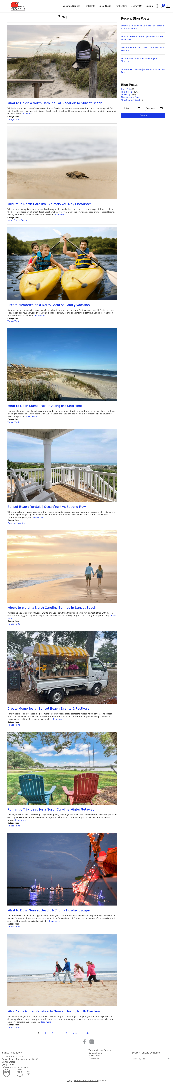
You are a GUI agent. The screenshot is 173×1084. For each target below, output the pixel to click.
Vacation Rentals (71, 6)
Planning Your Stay (16, 523)
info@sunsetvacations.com (15, 1067)
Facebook (84, 1041)
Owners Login (95, 1053)
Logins (149, 6)
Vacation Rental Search (100, 1050)
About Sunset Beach (17, 220)
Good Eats (126, 89)
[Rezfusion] (28, 1073)
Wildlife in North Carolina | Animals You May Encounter (49, 204)
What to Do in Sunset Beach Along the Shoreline (44, 406)
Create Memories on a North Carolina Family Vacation (48, 305)
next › (76, 1033)
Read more (28, 113)
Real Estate (121, 6)
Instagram (91, 1041)
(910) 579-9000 (9, 1064)
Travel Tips (126, 94)
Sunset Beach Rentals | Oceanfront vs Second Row (46, 506)
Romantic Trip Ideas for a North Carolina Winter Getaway (50, 809)
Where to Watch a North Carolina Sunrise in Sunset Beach (51, 607)
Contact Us (136, 6)
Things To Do (13, 119)
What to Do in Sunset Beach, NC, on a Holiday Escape (48, 910)
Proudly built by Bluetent (86, 1080)
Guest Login (94, 1055)
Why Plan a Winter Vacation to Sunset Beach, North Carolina (53, 1011)
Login (69, 1080)
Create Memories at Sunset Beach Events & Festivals (48, 708)
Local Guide (105, 6)
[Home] (18, 6)
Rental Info (89, 6)
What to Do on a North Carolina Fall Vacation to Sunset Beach (54, 103)
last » (86, 1033)
